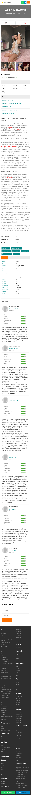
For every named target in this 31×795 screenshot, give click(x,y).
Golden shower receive (6, 678)
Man (2, 726)
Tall (2, 773)
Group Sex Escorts (6, 253)
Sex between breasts (6, 701)
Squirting (3, 704)
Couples (3, 644)
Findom (3, 666)
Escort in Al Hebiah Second (9, 110)
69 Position (4, 146)
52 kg (16, 291)
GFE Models (25, 251)
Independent (19, 735)
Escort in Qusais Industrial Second (11, 103)
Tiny (2, 774)
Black (16, 270)
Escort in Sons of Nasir (21, 785)
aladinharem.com (10, 13)
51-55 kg (18, 700)
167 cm (17, 293)
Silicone (3, 783)
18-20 (17, 682)
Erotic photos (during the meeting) (7, 664)
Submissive (4, 710)
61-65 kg (18, 704)
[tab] (4, 258)
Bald (17, 666)
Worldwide (18, 757)
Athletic (3, 763)
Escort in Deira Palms (21, 778)
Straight (3, 736)
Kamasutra (3, 683)
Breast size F (19, 639)
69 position (3, 633)
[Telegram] (25, 2)
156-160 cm (19, 714)
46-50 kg (18, 698)
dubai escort (16, 253)
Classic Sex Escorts (16, 248)
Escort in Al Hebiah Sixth (8, 113)
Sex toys (3, 702)
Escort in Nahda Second (22, 770)
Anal (2, 635)
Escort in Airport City (21, 783)
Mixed (16, 283)
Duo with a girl (4, 659)
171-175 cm (19, 720)
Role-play (3, 699)
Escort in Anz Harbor (7, 100)
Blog (17, 760)
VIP (17, 742)
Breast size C (19, 633)
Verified (18, 738)
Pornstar (18, 745)
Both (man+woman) (6, 730)
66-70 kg (18, 706)
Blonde (17, 654)
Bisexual (3, 738)
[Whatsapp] (22, 2)
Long (17, 672)
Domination (4, 657)
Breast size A (19, 629)
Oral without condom (6, 689)
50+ (17, 689)
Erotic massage (5, 661)
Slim (16, 268)
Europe (18, 755)
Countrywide (19, 753)
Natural (17, 289)
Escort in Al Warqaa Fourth (22, 772)
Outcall (17, 731)
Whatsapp (9, 792)
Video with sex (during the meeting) (7, 717)
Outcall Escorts (5, 248)
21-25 (17, 684)
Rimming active (4, 695)
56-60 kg (18, 702)
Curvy (2, 767)
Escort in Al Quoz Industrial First (22, 768)
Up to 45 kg (19, 696)
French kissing (4, 672)
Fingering (3, 668)
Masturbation (4, 685)
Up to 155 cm (19, 712)
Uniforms (3, 714)
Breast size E (19, 637)
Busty (2, 765)
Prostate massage (5, 693)
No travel (18, 751)
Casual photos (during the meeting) (7, 639)
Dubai (18, 13)
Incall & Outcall (19, 732)
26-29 (17, 686)
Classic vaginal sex (5, 642)
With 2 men (4, 719)
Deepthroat (3, 653)
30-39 (17, 688)
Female (17, 261)
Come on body (4, 650)
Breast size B (18, 287)
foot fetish (9, 177)
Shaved (17, 275)
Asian (2, 745)
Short (17, 668)
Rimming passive (5, 697)
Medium (17, 273)
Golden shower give (6, 676)
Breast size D (19, 635)
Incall (17, 729)
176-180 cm (19, 722)
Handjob (3, 682)
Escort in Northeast (20, 776)
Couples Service (6, 251)
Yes (17, 675)
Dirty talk (3, 655)
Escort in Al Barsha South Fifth (22, 780)
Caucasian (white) (5, 747)
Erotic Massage (16, 251)
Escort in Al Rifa (6, 106)
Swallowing (3, 712)
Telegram (24, 792)
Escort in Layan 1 (20, 774)
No (16, 281)
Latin (2, 751)
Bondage (3, 637)
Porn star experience (6, 691)
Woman (3, 728)
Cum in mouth (4, 648)
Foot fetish (3, 670)
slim (18, 129)
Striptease (3, 708)
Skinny (2, 769)
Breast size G (19, 641)
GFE (2, 674)
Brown (17, 656)
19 (16, 263)
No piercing (18, 277)
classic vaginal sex (13, 146)
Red (17, 660)
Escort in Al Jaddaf (20, 787)
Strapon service (5, 706)
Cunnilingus (4, 651)
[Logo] (10, 2)
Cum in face (4, 646)
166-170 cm (19, 718)
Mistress (3, 687)
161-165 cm (19, 716)
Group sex (3, 680)
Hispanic (3, 749)
